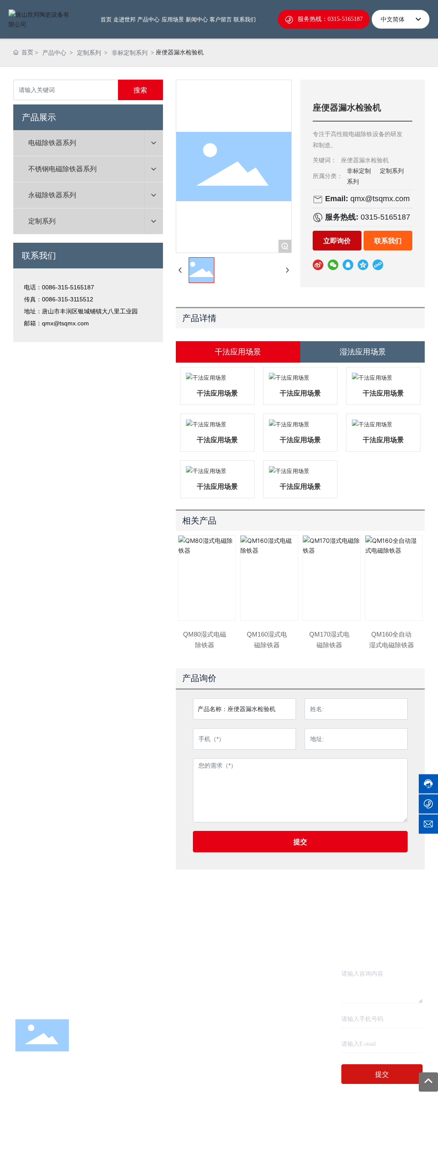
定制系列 (89, 52)
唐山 (259, 1120)
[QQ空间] (363, 264)
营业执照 (300, 1120)
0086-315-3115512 (67, 299)
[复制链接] (378, 264)
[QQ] (348, 264)
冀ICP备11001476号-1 (219, 1131)
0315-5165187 (385, 217)
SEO (276, 1120)
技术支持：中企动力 (226, 1120)
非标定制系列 (130, 52)
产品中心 (54, 52)
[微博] (318, 264)
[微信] (333, 264)
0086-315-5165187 (68, 287)
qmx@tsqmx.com (65, 323)
